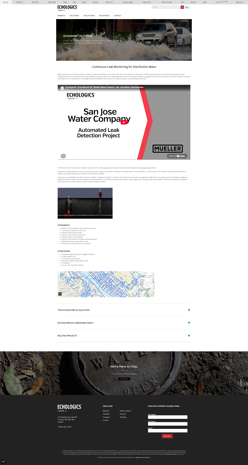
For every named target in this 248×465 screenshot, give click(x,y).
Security (123, 414)
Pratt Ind (193, 2)
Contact (117, 15)
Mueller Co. (109, 2)
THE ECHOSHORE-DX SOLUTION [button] (73, 310)
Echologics (19, 2)
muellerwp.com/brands (170, 454)
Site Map (123, 417)
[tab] (124, 310)
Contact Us (124, 379)
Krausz (84, 2)
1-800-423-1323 (64, 427)
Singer (205, 2)
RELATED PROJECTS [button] (67, 335)
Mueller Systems (167, 2)
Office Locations (125, 411)
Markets (61, 15)
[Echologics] (68, 7)
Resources (104, 15)
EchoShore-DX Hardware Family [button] (75, 322)
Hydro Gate (35, 2)
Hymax (65, 2)
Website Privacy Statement (143, 457)
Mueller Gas (239, 2)
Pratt (182, 2)
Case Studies (89, 15)
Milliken (95, 2)
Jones (74, 2)
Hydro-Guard (52, 2)
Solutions (74, 15)
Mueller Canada (128, 2)
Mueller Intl (147, 2)
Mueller (5, 2)
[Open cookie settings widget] (3, 461)
